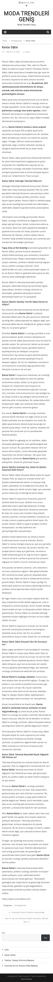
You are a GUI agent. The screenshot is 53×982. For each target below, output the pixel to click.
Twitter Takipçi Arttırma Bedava (19, 960)
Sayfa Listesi (10, 955)
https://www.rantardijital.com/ (16, 899)
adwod (27, 52)
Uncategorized (20, 905)
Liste (6, 949)
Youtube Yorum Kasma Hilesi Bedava (21, 965)
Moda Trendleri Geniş (26, 16)
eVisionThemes (26, 979)
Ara (3, 932)
